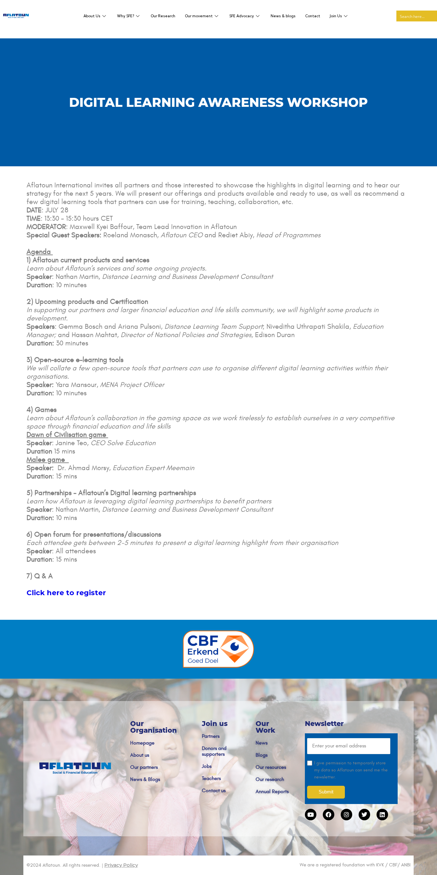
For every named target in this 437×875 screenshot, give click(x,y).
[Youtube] (310, 814)
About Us (91, 16)
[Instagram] (346, 814)
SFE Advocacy (241, 16)
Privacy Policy (121, 865)
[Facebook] (328, 814)
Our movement (199, 16)
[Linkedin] (382, 814)
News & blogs (283, 16)
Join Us (336, 16)
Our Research (163, 16)
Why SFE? (125, 16)
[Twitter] (364, 814)
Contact (312, 16)
